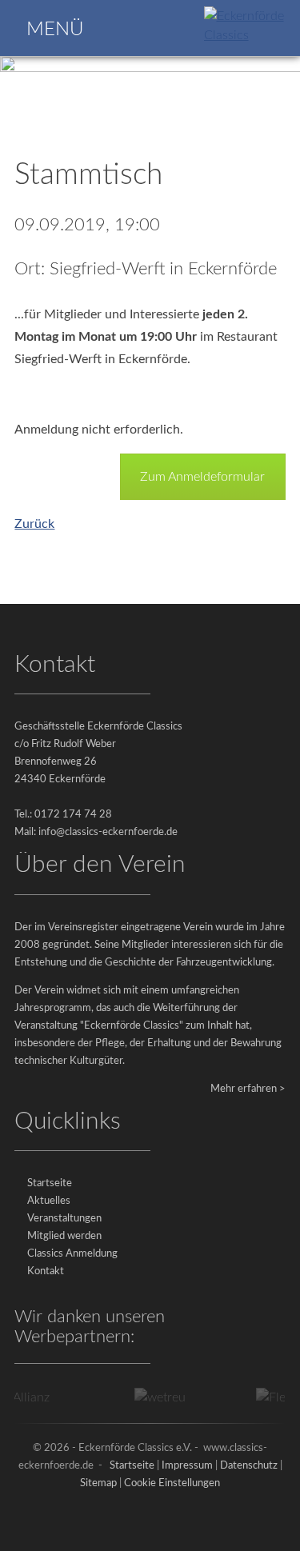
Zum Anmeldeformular (202, 476)
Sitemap (98, 1483)
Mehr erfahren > (248, 1089)
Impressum (187, 1466)
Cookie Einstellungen (172, 1483)
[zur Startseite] (249, 35)
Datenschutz (249, 1466)
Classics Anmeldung (72, 1254)
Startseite (49, 1183)
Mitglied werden (64, 1236)
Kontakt (45, 1271)
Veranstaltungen (64, 1218)
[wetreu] (154, 1397)
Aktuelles (48, 1201)
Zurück (34, 524)
